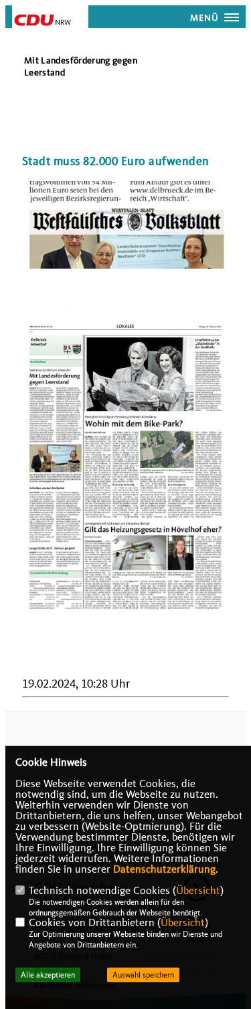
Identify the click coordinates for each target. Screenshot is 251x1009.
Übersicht (198, 891)
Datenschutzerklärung (164, 869)
